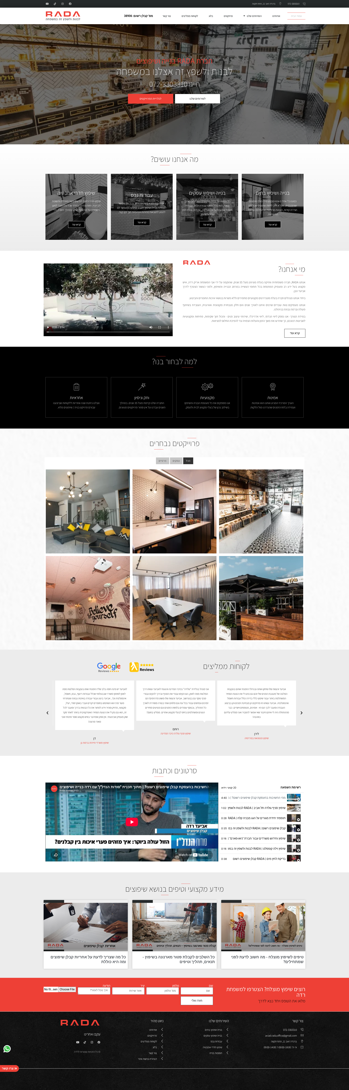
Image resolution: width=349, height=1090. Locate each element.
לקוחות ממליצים (190, 16)
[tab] (261, 798)
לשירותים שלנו (198, 99)
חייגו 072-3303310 (174, 84)
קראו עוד (272, 224)
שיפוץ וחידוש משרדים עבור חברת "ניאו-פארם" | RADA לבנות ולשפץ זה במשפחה (257, 838)
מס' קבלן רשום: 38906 (138, 16)
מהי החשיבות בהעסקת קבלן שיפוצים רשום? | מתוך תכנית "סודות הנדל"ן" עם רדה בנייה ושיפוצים (257, 797)
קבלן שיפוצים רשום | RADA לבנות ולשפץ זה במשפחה (257, 828)
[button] (302, 713)
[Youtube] (47, 4)
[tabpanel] (131, 822)
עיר (143, 985)
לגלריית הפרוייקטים (150, 99)
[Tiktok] (55, 4)
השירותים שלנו (254, 16)
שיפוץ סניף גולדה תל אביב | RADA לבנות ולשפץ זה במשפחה (257, 808)
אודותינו (276, 16)
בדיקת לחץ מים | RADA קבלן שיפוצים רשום (259, 859)
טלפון (175, 985)
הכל (188, 460)
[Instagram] (62, 4)
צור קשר (167, 16)
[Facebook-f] (70, 4)
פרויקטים (228, 16)
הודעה (106, 985)
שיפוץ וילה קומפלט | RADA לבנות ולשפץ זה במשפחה (257, 848)
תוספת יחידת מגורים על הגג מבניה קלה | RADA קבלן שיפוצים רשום (257, 818)
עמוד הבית (296, 16)
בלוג (211, 16)
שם (211, 985)
